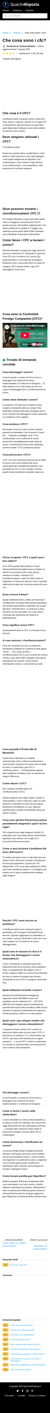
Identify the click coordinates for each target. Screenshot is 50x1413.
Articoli (6, 10)
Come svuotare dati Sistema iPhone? (25, 1344)
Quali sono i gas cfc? (18, 1265)
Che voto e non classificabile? (22, 1335)
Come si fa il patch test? (20, 1340)
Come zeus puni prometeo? (21, 1325)
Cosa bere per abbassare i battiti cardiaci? (27, 1354)
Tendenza (17, 10)
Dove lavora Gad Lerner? (20, 1370)
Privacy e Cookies (37, 1396)
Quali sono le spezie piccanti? (22, 1330)
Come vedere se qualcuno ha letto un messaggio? (25, 1360)
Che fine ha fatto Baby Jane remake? (25, 1349)
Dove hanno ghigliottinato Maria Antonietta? (28, 1365)
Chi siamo (9, 1396)
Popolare (30, 10)
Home (6, 33)
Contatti (21, 1396)
